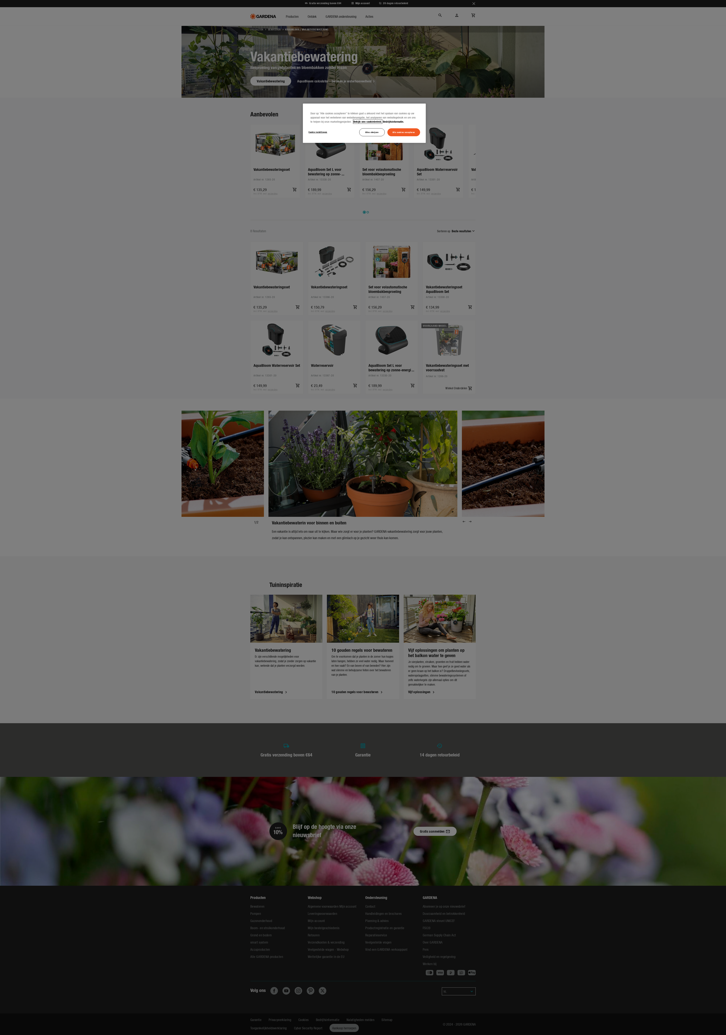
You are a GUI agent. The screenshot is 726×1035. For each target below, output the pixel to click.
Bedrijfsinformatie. (393, 121)
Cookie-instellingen (318, 131)
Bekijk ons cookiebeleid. (367, 121)
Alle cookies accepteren (403, 132)
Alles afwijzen (372, 132)
